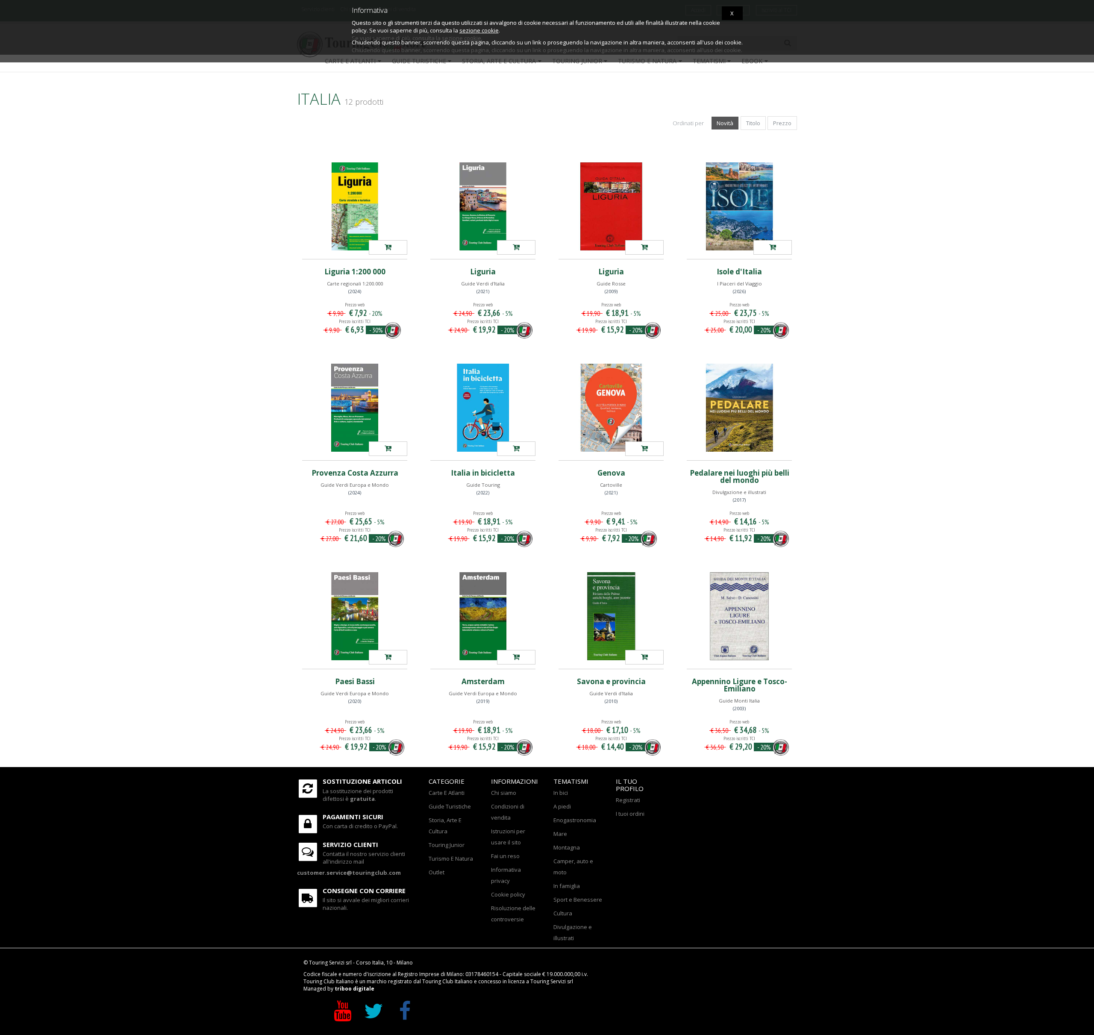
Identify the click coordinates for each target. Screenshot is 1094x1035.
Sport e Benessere (577, 899)
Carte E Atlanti (447, 793)
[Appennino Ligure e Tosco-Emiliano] (739, 616)
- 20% (508, 330)
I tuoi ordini (630, 813)
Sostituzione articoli (362, 781)
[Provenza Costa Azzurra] (355, 408)
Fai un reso (505, 856)
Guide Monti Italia (739, 700)
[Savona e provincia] (611, 616)
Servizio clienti (350, 844)
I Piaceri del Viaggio (739, 283)
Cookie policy (508, 894)
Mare (560, 834)
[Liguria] (483, 206)
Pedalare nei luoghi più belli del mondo (739, 476)
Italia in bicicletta (483, 472)
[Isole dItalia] (772, 247)
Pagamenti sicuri (353, 816)
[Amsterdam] (483, 616)
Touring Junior (447, 845)
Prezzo (782, 123)
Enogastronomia (574, 820)
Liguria (483, 271)
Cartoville (611, 485)
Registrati (628, 800)
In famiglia (566, 886)
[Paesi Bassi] (355, 616)
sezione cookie (479, 30)
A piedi (562, 806)
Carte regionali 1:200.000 (355, 283)
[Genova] (611, 408)
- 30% (376, 330)
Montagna (566, 847)
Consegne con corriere (364, 890)
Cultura (562, 913)
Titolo (753, 123)
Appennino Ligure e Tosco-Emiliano (739, 685)
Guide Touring (483, 485)
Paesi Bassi (355, 681)
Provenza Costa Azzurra (355, 472)
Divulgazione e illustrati (739, 492)
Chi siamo (503, 793)
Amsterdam (483, 681)
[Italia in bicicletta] (483, 408)
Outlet (436, 872)
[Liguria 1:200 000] (355, 206)
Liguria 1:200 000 (354, 271)
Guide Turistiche (450, 806)
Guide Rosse (611, 283)
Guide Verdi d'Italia (483, 283)
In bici (560, 793)
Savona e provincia (611, 681)
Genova (611, 472)
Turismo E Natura (451, 858)
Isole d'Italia (739, 271)
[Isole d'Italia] (739, 206)
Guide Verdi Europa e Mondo (355, 485)
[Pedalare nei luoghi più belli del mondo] (739, 408)
